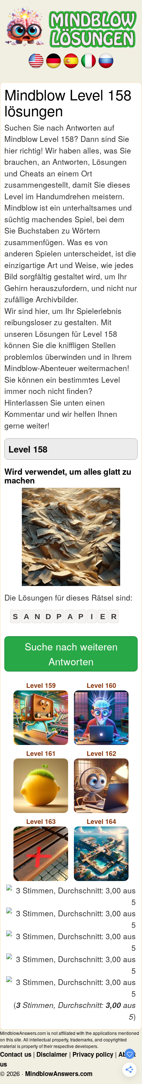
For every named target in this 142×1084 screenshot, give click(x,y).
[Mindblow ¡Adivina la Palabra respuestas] (71, 60)
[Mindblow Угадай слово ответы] (106, 60)
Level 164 (101, 821)
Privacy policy (92, 1054)
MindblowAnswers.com (58, 1073)
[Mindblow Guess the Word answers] (36, 60)
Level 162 (101, 753)
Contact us (15, 1054)
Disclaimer (51, 1054)
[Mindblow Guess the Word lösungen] (53, 60)
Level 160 (101, 685)
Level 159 (41, 685)
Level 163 (41, 821)
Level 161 (41, 753)
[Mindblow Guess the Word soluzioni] (88, 60)
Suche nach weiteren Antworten (71, 653)
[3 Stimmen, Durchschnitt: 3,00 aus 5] (71, 896)
